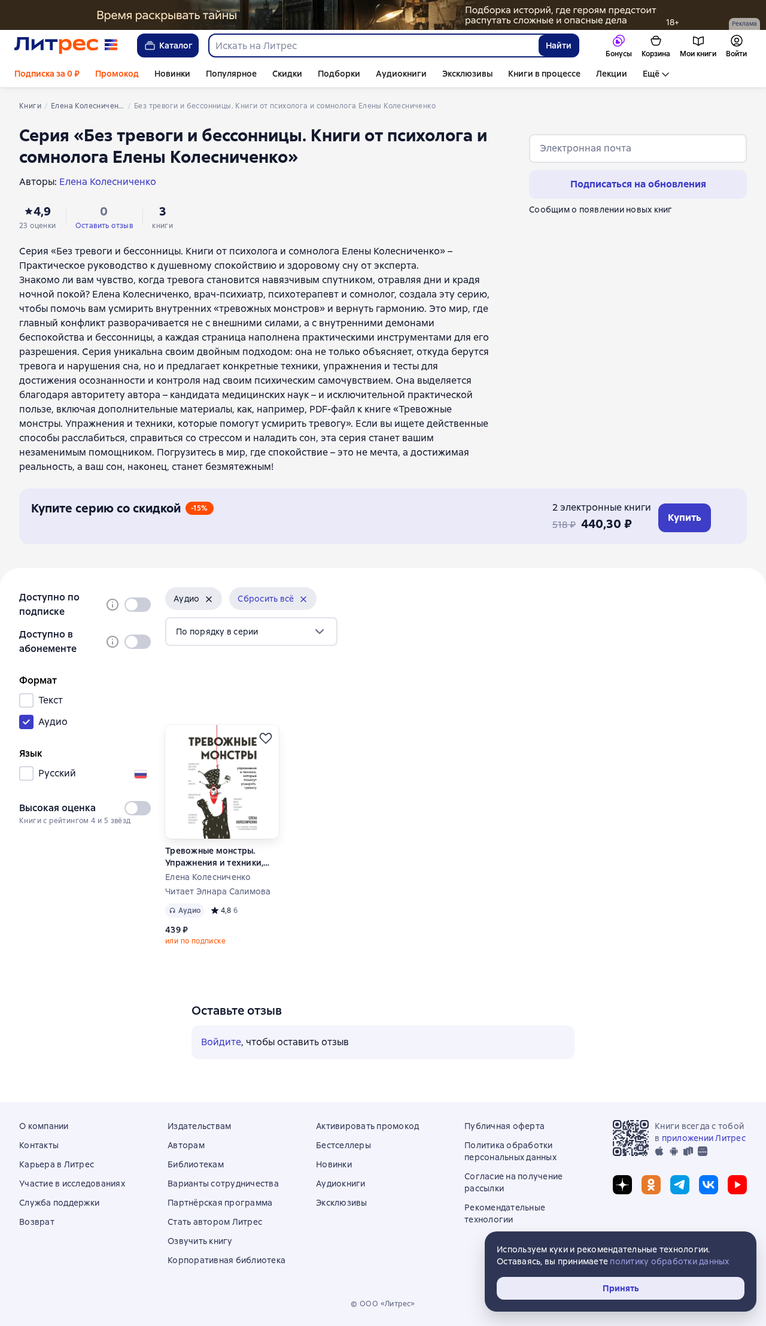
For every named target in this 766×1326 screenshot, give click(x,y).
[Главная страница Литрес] (66, 45)
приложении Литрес (704, 1138)
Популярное (231, 73)
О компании (44, 1126)
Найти (559, 45)
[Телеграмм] (679, 1184)
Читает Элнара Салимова (218, 891)
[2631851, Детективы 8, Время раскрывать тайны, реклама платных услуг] (383, 15)
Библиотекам (196, 1164)
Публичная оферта (504, 1126)
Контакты (39, 1145)
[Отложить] (265, 738)
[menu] (251, 631)
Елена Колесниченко (208, 877)
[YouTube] (737, 1184)
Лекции (611, 73)
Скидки (287, 73)
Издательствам (199, 1126)
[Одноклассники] (651, 1184)
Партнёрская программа (220, 1202)
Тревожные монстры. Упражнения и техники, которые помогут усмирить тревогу (214, 857)
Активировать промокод (367, 1126)
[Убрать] (209, 599)
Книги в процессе (544, 73)
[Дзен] (622, 1184)
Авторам (186, 1145)
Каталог (176, 45)
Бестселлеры (343, 1145)
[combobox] (373, 45)
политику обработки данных (669, 1261)
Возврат (36, 1221)
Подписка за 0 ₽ (47, 73)
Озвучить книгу (200, 1241)
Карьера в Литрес (56, 1164)
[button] (193, 598)
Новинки (172, 73)
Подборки (339, 73)
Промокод (117, 73)
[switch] (137, 604)
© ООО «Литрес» (383, 1304)
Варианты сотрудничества (223, 1183)
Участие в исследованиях (72, 1183)
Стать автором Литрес (215, 1221)
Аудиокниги (401, 73)
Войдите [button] (221, 1042)
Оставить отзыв (104, 225)
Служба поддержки (59, 1202)
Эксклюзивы (467, 73)
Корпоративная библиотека (226, 1260)
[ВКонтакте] (708, 1184)
